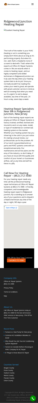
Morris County (9, 375)
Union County (8, 380)
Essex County (8, 370)
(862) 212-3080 (9, 284)
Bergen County (9, 368)
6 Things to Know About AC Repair (17, 353)
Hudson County (9, 373)
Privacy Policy (8, 288)
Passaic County (9, 378)
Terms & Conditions (11, 292)
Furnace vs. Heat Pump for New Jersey (18, 332)
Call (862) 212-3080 (16, 260)
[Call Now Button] (33, 398)
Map (5, 296)
